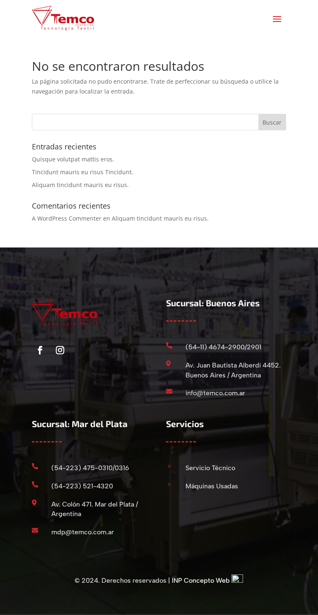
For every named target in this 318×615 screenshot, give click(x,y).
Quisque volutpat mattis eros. (73, 159)
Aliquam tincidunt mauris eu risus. (80, 185)
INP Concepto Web (201, 580)
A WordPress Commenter (66, 218)
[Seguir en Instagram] (60, 350)
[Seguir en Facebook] (40, 350)
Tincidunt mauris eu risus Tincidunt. (82, 172)
